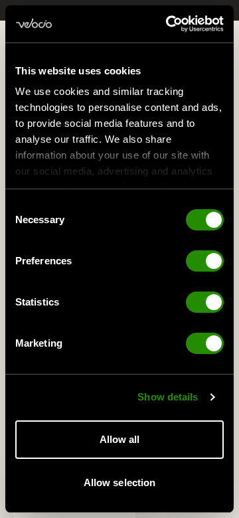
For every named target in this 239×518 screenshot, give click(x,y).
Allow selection (120, 482)
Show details (167, 396)
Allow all (120, 439)
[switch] (205, 261)
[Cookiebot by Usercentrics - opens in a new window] (169, 24)
